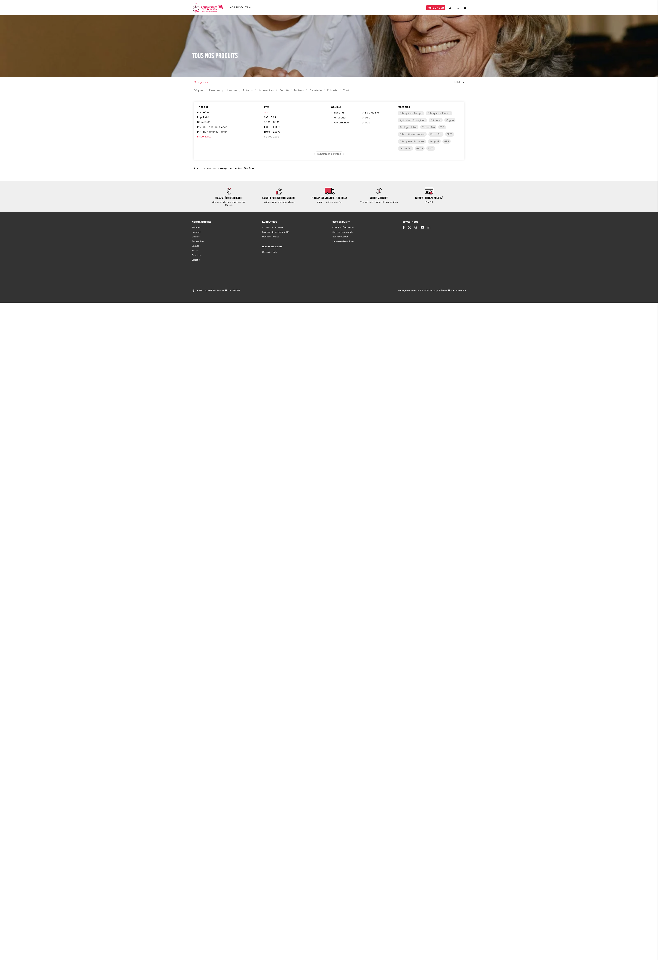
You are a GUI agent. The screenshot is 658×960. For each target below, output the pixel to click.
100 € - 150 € (271, 127)
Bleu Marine (372, 113)
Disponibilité (204, 137)
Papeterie (315, 90)
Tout (346, 90)
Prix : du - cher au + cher (212, 127)
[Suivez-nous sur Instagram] (416, 227)
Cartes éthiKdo (269, 252)
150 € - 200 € (272, 132)
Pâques (198, 90)
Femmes (214, 90)
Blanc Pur (339, 113)
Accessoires (266, 90)
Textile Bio (405, 148)
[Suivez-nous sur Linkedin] (429, 227)
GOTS (419, 148)
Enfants (248, 90)
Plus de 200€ (271, 137)
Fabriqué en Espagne (411, 141)
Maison (299, 90)
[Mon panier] (465, 8)
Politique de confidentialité (275, 232)
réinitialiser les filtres (329, 154)
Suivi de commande (342, 232)
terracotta (339, 118)
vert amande (341, 123)
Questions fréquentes (343, 227)
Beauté (284, 90)
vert (367, 118)
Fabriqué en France (439, 113)
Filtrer (460, 82)
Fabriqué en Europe (410, 113)
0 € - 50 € (270, 117)
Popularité (203, 117)
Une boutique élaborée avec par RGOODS (218, 290)
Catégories (201, 82)
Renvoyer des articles (343, 241)
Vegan (450, 120)
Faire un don (436, 8)
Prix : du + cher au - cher (212, 132)
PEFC (450, 134)
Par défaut (203, 112)
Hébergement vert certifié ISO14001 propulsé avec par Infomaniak (432, 290)
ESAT (431, 148)
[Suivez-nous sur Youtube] (422, 227)
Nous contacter (340, 237)
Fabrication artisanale (412, 134)
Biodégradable (408, 127)
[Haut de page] (651, 946)
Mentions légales (270, 237)
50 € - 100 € (271, 122)
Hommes (231, 90)
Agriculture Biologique (412, 120)
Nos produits (239, 7)
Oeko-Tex (436, 134)
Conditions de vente (272, 227)
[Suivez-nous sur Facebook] (404, 227)
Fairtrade (435, 120)
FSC (442, 127)
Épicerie (332, 90)
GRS (446, 141)
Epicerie (196, 260)
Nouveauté (203, 122)
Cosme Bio (428, 127)
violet (368, 123)
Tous (267, 112)
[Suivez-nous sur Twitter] (409, 227)
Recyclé (434, 141)
